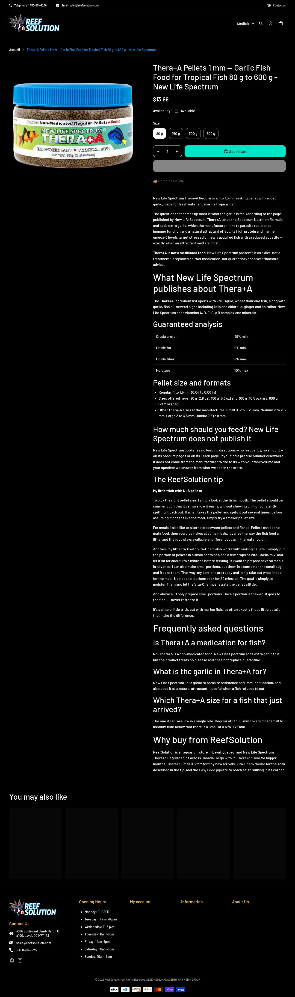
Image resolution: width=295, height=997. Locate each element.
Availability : (163, 110)
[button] (219, 166)
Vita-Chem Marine (250, 764)
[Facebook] (12, 960)
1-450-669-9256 (27, 950)
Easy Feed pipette (213, 770)
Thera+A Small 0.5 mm (184, 764)
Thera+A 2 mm (248, 758)
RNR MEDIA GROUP (189, 979)
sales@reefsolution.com (33, 943)
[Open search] (261, 23)
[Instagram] (20, 960)
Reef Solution (113, 979)
